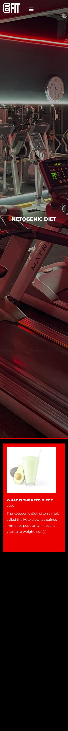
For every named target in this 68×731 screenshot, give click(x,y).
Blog (10, 505)
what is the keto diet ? (30, 500)
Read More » (17, 543)
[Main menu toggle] (31, 9)
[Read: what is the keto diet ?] (31, 470)
